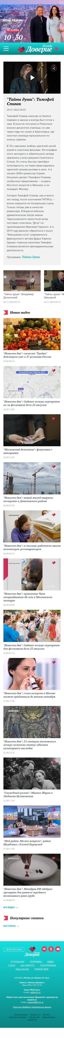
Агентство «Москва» (18, 1017)
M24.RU (46, 1014)
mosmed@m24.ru (35, 1002)
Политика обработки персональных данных (32, 1007)
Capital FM (32, 1019)
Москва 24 (35, 1014)
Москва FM (34, 1017)
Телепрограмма (48, 965)
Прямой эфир (41, 969)
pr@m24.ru (35, 992)
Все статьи (9, 926)
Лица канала (22, 969)
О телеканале (17, 961)
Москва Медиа (21, 1014)
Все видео (9, 907)
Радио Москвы (48, 1017)
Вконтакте (44, 949)
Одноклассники (51, 949)
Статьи (11, 965)
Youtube (58, 949)
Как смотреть (27, 965)
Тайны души (31, 257)
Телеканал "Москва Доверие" (34, 48)
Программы (36, 961)
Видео (50, 961)
